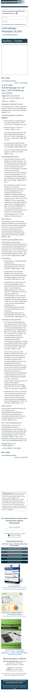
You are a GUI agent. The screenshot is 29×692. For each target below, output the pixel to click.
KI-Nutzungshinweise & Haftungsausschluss (14, 24)
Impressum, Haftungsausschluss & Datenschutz (14, 685)
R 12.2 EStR (7, 448)
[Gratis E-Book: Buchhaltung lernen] (11, 634)
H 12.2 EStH (17, 448)
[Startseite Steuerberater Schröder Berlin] (14, 1)
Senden (5, 21)
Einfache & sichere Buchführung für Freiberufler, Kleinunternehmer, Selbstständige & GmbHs (14, 587)
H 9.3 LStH (24, 83)
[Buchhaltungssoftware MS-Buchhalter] (12, 574)
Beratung (21, 506)
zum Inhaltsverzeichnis (10, 35)
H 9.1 (22, 214)
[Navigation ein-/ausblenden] (3, 5)
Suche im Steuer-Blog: (14, 527)
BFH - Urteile (6, 78)
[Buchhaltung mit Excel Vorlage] (12, 603)
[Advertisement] (14, 60)
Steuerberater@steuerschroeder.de (14, 671)
